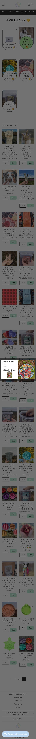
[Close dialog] (33, 361)
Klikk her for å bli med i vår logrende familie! (9, 370)
